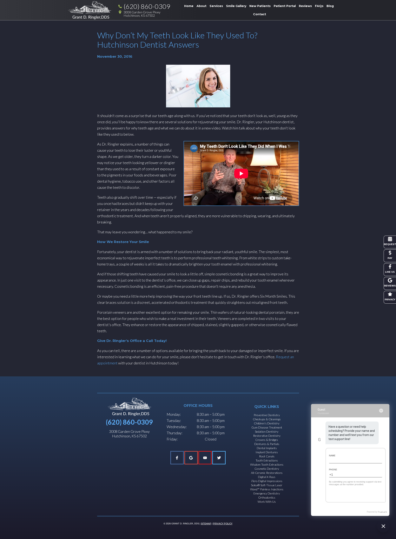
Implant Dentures (267, 452)
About (201, 6)
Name (332, 455)
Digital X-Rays (266, 477)
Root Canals (267, 456)
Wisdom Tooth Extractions (266, 464)
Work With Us (267, 501)
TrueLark (382, 512)
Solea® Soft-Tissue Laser (266, 485)
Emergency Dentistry (266, 493)
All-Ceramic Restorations (267, 472)
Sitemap (206, 523)
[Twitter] (219, 457)
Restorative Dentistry (266, 435)
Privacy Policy (222, 523)
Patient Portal (285, 6)
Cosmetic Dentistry (267, 468)
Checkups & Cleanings (267, 419)
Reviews (305, 6)
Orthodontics (266, 497)
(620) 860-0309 (129, 422)
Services (216, 6)
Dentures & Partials (266, 444)
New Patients (260, 6)
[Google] (191, 457)
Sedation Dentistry (266, 431)
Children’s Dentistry (266, 423)
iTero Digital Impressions (266, 481)
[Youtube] (205, 457)
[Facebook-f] (177, 457)
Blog (330, 6)
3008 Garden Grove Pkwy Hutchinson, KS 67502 (129, 433)
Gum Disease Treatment (266, 427)
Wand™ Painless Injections (266, 489)
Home (188, 6)
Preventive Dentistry (267, 415)
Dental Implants (267, 448)
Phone (333, 469)
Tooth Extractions (267, 460)
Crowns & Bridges (266, 440)
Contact (259, 14)
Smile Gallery (236, 6)
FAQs (319, 6)
